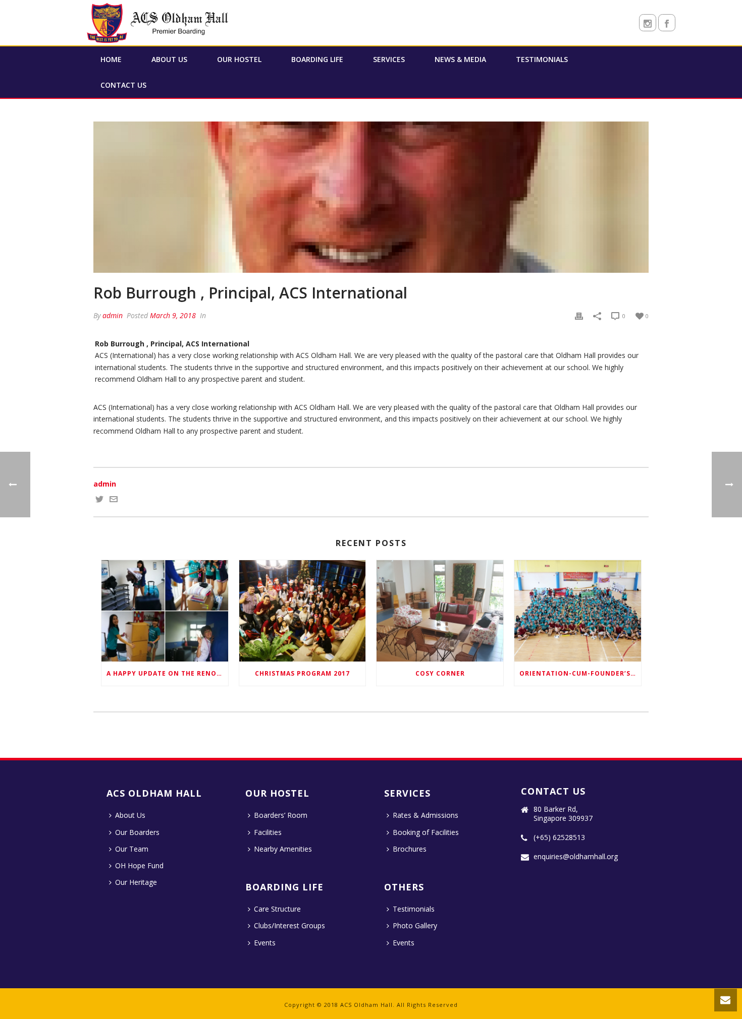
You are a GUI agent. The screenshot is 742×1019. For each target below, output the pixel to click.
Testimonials (542, 59)
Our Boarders (137, 832)
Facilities (268, 832)
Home (111, 59)
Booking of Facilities (426, 832)
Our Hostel (239, 59)
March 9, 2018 (173, 315)
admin (112, 315)
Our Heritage (136, 882)
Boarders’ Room (280, 815)
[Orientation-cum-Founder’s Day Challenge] (577, 611)
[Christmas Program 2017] (302, 611)
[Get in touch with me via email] (114, 500)
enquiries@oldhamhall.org (576, 856)
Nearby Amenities (283, 849)
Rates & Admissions (425, 815)
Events (265, 942)
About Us (169, 59)
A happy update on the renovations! (167, 673)
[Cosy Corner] (440, 611)
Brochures (410, 849)
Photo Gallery (415, 925)
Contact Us (123, 85)
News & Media (460, 59)
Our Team (131, 849)
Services (389, 59)
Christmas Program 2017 (302, 673)
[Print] (579, 315)
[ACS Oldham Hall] (159, 22)
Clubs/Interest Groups (289, 925)
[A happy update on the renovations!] (164, 611)
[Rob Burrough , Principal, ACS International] (371, 197)
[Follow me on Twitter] (99, 500)
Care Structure (277, 909)
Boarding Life (317, 59)
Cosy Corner (440, 673)
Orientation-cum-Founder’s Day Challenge (580, 673)
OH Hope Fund (139, 865)
